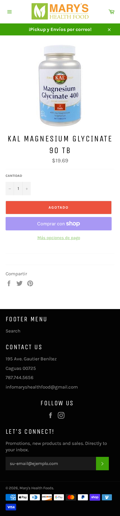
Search (13, 331)
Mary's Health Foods (36, 488)
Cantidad (14, 176)
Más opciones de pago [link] (58, 237)
